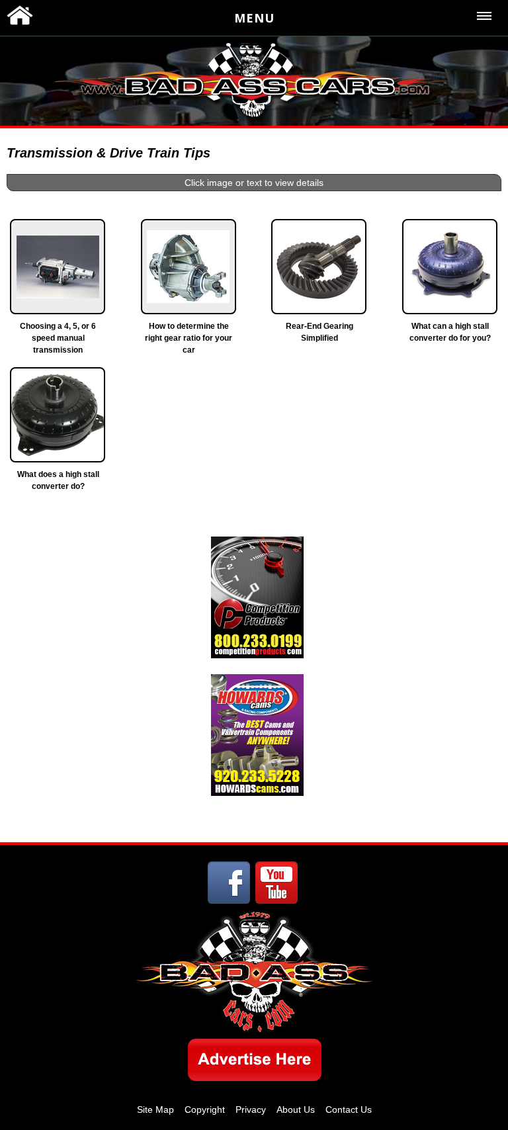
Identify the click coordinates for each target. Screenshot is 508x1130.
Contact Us (348, 1109)
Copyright (205, 1109)
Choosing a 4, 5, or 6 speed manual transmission (58, 338)
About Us (295, 1109)
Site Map (155, 1109)
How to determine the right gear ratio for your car (188, 338)
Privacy (250, 1109)
